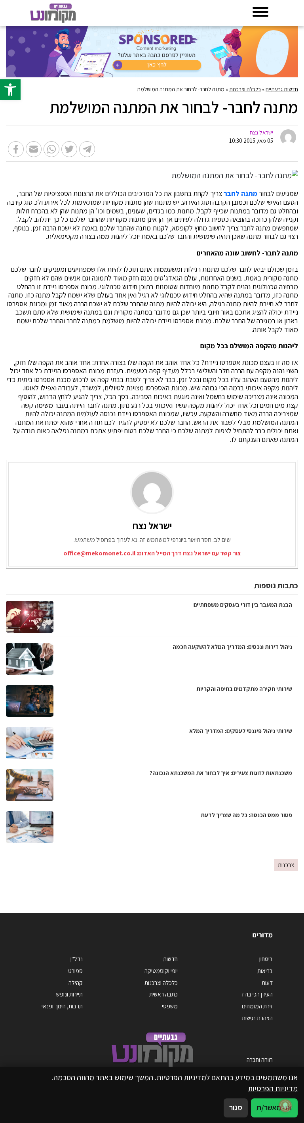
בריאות (265, 971)
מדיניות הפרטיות (273, 1088)
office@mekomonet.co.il (99, 553)
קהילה (75, 983)
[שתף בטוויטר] (69, 149)
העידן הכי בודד (257, 994)
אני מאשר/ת (274, 1107)
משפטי (170, 1006)
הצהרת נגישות (257, 1018)
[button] (10, 89)
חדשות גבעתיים (282, 89)
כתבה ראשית (163, 994)
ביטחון (266, 959)
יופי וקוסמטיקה (161, 971)
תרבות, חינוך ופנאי (62, 1006)
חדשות (170, 959)
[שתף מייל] (34, 149)
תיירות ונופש (69, 994)
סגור (235, 1107)
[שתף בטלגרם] (87, 149)
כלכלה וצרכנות (245, 89)
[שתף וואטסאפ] (51, 149)
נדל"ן (76, 959)
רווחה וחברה (260, 1059)
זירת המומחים (257, 1006)
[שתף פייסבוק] (16, 149)
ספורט (75, 971)
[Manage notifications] (285, 1105)
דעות (267, 983)
